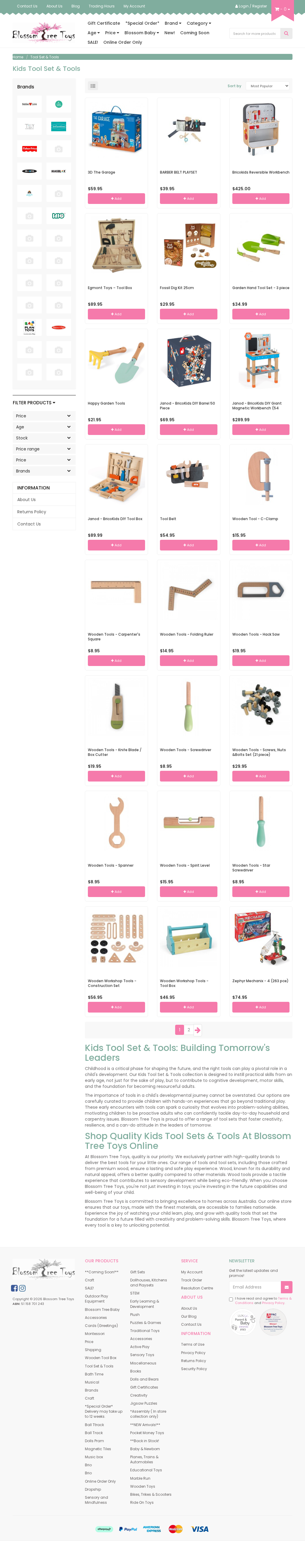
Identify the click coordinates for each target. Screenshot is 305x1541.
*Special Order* (142, 23)
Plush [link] (135, 1314)
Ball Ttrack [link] (94, 1424)
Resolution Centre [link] (197, 1288)
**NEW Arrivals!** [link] (145, 1424)
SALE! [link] (89, 1288)
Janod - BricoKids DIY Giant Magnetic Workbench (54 (257, 406)
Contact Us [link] (29, 524)
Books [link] (135, 1371)
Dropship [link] (93, 1489)
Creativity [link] (138, 1395)
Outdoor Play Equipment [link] (96, 1299)
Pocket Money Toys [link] (147, 1432)
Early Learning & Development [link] (144, 1304)
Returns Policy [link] (31, 512)
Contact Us (27, 6)
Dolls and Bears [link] (144, 1379)
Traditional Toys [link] (145, 1330)
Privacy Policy (273, 1302)
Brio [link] (88, 1464)
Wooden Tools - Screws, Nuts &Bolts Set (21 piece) (259, 752)
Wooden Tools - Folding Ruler (186, 634)
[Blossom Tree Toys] (44, 32)
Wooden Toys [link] (142, 1486)
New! (169, 33)
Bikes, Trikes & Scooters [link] (151, 1494)
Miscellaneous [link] (143, 1363)
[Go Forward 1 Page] (198, 1030)
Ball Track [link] (94, 1432)
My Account (134, 6)
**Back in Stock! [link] (144, 1440)
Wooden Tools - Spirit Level (185, 865)
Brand (172, 23)
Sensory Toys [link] (142, 1354)
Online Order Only (122, 42)
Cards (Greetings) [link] (101, 1325)
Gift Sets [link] (137, 1272)
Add (118, 198)
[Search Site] (286, 33)
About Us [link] (26, 500)
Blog (75, 6)
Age (92, 33)
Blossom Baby (141, 33)
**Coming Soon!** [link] (102, 1272)
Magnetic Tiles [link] (98, 1448)
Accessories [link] (96, 1317)
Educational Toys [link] (146, 1470)
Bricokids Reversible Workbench (261, 172)
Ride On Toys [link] (142, 1502)
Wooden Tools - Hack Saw (256, 634)
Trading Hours (102, 6)
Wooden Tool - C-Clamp (255, 518)
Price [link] (89, 1341)
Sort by (234, 85)
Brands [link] (91, 1390)
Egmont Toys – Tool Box (110, 287)
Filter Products (33, 402)
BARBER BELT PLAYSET (178, 172)
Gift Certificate (104, 23)
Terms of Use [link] (192, 1344)
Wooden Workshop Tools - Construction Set (112, 983)
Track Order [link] (191, 1280)
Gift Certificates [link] (144, 1387)
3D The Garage (101, 172)
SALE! (93, 42)
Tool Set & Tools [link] (99, 1366)
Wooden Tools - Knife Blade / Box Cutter (114, 752)
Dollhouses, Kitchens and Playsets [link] (148, 1283)
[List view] (93, 85)
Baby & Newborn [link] (145, 1448)
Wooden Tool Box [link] (100, 1357)
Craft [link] (89, 1280)
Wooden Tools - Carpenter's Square (114, 637)
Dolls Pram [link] (94, 1440)
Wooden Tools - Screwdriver (185, 749)
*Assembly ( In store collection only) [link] (148, 1414)
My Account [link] (192, 1272)
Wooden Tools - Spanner (110, 865)
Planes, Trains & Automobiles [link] (144, 1459)
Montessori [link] (95, 1333)
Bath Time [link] (94, 1374)
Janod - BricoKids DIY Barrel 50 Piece (187, 406)
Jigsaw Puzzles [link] (143, 1403)
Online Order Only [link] (100, 1481)
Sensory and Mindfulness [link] (96, 1500)
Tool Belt (168, 518)
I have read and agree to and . (263, 1301)
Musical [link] (92, 1382)
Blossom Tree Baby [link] (102, 1309)
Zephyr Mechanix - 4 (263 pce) (260, 980)
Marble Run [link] (140, 1478)
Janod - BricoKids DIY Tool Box (115, 518)
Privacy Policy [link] (193, 1352)
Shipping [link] (93, 1349)
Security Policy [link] (194, 1368)
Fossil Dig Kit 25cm (177, 287)
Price (111, 33)
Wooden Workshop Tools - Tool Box (184, 983)
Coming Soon (194, 33)
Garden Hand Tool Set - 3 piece (261, 287)
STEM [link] (134, 1293)
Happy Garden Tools (106, 403)
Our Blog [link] (189, 1316)
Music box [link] (94, 1456)
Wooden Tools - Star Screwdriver (251, 868)
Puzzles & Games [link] (145, 1322)
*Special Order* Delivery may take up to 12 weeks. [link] (103, 1411)
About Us (54, 6)
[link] (14, 1288)
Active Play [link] (140, 1346)
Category (198, 23)
